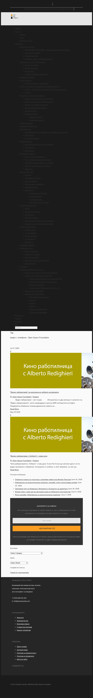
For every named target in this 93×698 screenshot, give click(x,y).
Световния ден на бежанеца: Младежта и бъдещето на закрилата (41, 489)
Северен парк (30, 230)
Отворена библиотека (28, 126)
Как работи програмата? (39, 297)
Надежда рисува (31, 114)
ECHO (27, 209)
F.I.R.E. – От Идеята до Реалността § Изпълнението (45, 89)
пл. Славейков (30, 233)
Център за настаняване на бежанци (39, 99)
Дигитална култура (27, 47)
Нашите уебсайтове (24, 630)
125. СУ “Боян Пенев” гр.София (37, 166)
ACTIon (28, 93)
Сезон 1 (33, 306)
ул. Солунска (30, 239)
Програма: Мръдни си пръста (31, 270)
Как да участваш (31, 251)
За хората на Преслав (38, 193)
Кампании (61, 9)
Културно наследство (28, 206)
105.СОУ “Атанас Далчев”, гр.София (39, 163)
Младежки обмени (27, 245)
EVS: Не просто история (39, 202)
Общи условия (22, 646)
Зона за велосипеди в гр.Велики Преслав (41, 273)
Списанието (50, 9)
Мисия (22, 35)
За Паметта (29, 215)
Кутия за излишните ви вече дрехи (43, 282)
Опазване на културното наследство (39, 224)
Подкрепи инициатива (38, 312)
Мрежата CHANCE (27, 77)
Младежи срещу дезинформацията (39, 59)
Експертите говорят (32, 53)
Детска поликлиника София (36, 108)
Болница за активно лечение (36, 105)
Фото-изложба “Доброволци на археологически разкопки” (38, 495)
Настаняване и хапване (34, 184)
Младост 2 (29, 242)
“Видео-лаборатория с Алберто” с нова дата (28, 456)
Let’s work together (32, 138)
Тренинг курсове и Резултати (36, 74)
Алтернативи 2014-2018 (34, 294)
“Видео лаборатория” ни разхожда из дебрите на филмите (34, 392)
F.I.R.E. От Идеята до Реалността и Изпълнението (40, 86)
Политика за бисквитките (25, 656)
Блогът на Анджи (31, 65)
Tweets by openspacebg (19, 572)
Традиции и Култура (33, 178)
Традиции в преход (32, 212)
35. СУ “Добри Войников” (35, 157)
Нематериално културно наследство (39, 221)
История (28, 175)
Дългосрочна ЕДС (32, 257)
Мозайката (29, 190)
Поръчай (70, 9)
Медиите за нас (26, 41)
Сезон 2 (33, 303)
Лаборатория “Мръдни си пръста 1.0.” (45, 288)
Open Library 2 (30, 264)
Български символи (27, 154)
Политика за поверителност (26, 653)
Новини (18, 319)
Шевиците (29, 169)
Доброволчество (31, 187)
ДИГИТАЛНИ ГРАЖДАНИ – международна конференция (47, 50)
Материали (29, 71)
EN (16, 325)
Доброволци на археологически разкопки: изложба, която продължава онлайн (46, 483)
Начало (18, 28)
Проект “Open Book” (28, 227)
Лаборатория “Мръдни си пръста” (38, 276)
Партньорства (25, 129)
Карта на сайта (22, 659)
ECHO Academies (31, 218)
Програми (19, 44)
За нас (17, 32)
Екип (22, 38)
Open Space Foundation (22, 397)
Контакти (18, 322)
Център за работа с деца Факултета (39, 102)
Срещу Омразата (32, 68)
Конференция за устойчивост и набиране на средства (46, 132)
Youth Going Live (26, 123)
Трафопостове (30, 111)
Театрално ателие (37, 285)
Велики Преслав (26, 172)
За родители (30, 147)
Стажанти (23, 267)
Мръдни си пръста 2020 (34, 291)
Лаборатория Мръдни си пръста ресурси (46, 279)
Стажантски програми (24, 627)
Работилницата (26, 141)
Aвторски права (22, 650)
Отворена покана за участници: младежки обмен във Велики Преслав (43, 479)
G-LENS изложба (31, 56)
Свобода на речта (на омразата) (33, 62)
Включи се (19, 315)
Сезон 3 (33, 300)
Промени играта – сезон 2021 (36, 83)
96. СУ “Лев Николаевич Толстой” (38, 160)
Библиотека (39, 9)
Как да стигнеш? (31, 181)
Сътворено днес (36, 199)
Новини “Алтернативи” (38, 309)
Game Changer (26, 80)
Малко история (36, 196)
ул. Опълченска (31, 236)
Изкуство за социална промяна (32, 96)
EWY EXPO (29, 135)
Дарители (20, 618)
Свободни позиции (32, 254)
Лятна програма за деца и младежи (39, 144)
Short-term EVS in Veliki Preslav (37, 260)
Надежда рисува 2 (37, 120)
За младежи (29, 151)
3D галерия (29, 9)
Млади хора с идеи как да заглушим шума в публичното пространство (43, 492)
